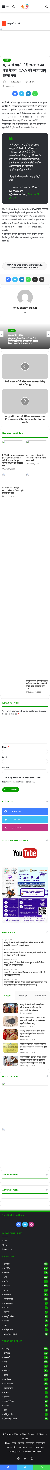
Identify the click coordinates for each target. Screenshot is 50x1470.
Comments (40, 995)
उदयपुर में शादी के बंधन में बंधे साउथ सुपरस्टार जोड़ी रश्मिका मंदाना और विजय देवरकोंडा (32, 1034)
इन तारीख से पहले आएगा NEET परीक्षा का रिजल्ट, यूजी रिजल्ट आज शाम (12, 490)
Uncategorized (10, 1334)
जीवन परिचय (8, 1299)
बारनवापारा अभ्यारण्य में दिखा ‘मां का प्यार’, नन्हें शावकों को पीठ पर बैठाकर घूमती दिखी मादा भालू (32, 1020)
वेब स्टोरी (7, 1273)
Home (4, 1241)
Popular (23, 995)
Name (5, 747)
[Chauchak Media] (24, 6)
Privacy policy (14, 1452)
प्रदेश (6, 1290)
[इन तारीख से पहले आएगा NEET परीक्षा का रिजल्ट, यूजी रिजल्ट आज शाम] (13, 479)
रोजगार (6, 1321)
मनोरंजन (7, 1286)
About (4, 1245)
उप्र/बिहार (7, 1294)
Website (5, 767)
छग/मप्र (6, 1264)
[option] (25, 334)
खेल (5, 1325)
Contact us (7, 1249)
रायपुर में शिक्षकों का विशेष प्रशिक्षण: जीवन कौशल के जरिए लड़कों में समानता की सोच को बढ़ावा (32, 1007)
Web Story (22, 1447)
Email (5, 757)
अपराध (6, 1308)
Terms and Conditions (31, 1452)
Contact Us (39, 1447)
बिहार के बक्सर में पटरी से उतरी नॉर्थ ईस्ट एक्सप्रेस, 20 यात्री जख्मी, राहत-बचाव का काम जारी (37, 685)
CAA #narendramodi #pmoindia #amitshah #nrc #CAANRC (25, 266)
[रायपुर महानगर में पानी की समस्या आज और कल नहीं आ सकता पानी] (37, 446)
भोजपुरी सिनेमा (9, 1316)
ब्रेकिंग (7, 60)
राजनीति (6, 1312)
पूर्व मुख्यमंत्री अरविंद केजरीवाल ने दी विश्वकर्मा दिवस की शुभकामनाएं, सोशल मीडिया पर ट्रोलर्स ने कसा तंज (23, 341)
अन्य (5, 1277)
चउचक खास (8, 1303)
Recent (7, 995)
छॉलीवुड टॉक (8, 1329)
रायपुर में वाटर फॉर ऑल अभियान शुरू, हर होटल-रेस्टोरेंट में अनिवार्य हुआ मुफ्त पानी (33, 1047)
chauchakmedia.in (14, 82)
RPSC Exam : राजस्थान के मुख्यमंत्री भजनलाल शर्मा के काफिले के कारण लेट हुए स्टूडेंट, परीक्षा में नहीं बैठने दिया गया (13, 460)
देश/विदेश (7, 1268)
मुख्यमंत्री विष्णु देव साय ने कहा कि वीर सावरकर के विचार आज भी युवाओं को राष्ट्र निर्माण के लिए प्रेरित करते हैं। (33, 1060)
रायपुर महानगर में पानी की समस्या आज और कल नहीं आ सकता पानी (36, 458)
